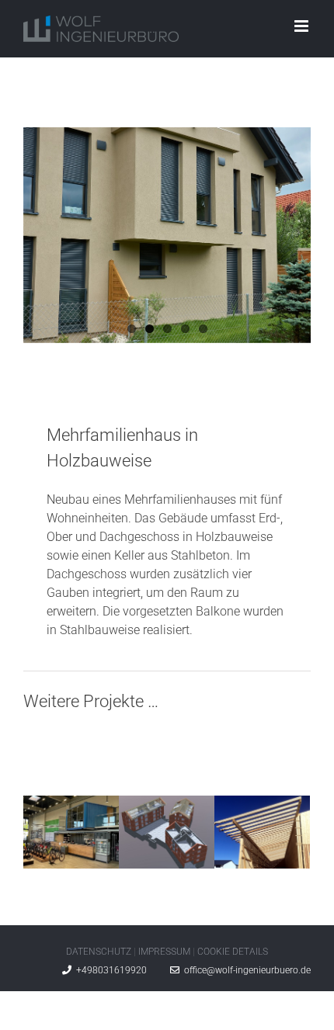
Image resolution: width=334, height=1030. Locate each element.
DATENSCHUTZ (98, 951)
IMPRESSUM (164, 951)
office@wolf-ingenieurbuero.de (245, 970)
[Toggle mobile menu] (302, 26)
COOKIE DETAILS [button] (232, 951)
